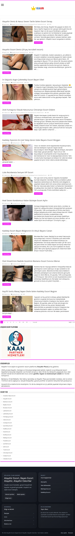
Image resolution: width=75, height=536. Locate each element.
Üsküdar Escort (7, 459)
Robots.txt (7, 524)
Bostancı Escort (16, 264)
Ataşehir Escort (15, 24)
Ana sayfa (64, 533)
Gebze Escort (7, 419)
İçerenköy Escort (42, 24)
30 (26, 322)
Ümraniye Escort (32, 112)
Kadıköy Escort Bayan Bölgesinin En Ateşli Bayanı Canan (27, 231)
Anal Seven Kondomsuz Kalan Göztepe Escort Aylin (24, 200)
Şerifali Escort (23, 112)
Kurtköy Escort (7, 434)
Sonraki (35, 322)
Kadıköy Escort (16, 143)
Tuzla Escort (6, 450)
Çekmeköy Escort (8, 413)
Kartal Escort (6, 431)
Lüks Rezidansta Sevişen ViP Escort (17, 172)
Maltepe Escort (7, 438)
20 (23, 322)
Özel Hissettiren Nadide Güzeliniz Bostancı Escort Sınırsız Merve (31, 261)
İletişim (6, 513)
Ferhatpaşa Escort (32, 24)
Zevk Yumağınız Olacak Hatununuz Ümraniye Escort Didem (28, 110)
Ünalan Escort (40, 112)
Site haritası (8, 520)
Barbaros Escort (24, 24)
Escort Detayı (38, 42)
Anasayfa (44, 482)
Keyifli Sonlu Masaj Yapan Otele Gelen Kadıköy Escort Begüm (29, 291)
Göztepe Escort (16, 203)
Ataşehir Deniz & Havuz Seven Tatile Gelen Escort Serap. (27, 21)
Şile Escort (6, 447)
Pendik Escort (7, 441)
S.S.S (5, 517)
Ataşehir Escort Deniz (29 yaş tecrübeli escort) (22, 49)
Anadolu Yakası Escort (17, 82)
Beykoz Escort (7, 404)
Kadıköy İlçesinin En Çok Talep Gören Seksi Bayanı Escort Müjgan (31, 140)
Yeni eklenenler (46, 485)
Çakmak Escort (16, 112)
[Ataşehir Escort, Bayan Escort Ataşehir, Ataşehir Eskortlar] (37, 7)
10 (19, 322)
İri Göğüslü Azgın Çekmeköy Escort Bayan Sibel (23, 80)
